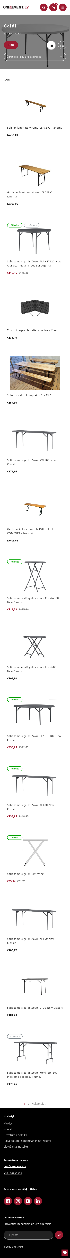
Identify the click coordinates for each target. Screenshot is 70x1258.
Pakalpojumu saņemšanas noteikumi (27, 1141)
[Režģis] (51, 45)
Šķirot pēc (12, 56)
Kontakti (9, 1129)
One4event (17, 1246)
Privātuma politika (15, 1135)
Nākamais (38, 1103)
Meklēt (8, 1123)
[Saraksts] (62, 45)
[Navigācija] (63, 7)
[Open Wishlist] (65, 1253)
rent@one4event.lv (15, 1166)
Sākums (8, 33)
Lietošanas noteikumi (17, 1146)
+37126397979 (13, 1173)
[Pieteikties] (59, 1235)
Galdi (18, 33)
